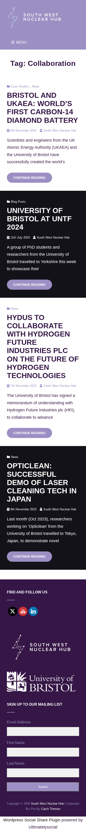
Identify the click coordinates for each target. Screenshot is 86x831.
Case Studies (20, 86)
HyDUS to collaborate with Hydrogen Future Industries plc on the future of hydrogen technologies (43, 346)
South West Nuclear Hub (59, 130)
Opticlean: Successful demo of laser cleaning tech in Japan (42, 482)
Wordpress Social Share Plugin (32, 820)
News (35, 86)
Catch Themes (51, 809)
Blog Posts (18, 201)
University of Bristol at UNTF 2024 (39, 218)
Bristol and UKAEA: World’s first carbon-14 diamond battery (42, 107)
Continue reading (32, 179)
